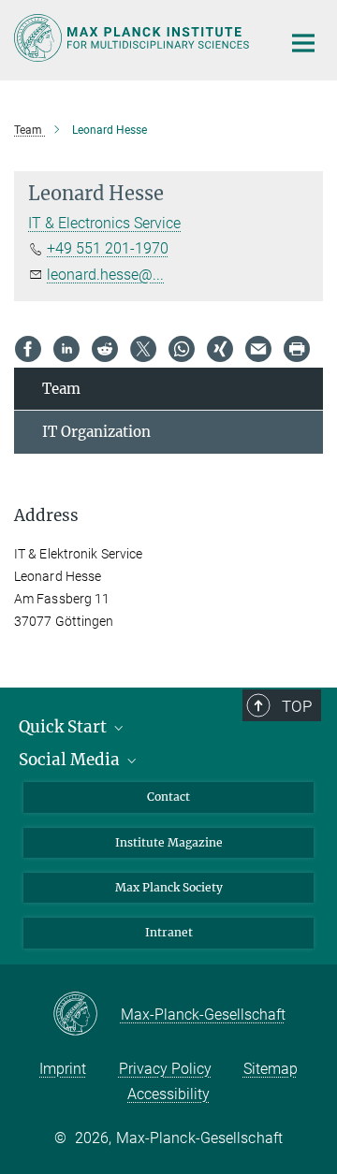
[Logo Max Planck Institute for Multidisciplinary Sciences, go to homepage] (133, 38)
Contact (168, 797)
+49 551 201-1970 (107, 248)
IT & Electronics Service (104, 223)
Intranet (169, 932)
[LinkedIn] (66, 349)
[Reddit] (105, 349)
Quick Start (64, 726)
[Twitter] (143, 349)
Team (61, 389)
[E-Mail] (258, 349)
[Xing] (220, 349)
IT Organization (96, 432)
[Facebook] (28, 349)
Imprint (62, 1069)
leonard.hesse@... (105, 274)
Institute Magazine (169, 842)
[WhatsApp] (182, 349)
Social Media (71, 759)
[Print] (297, 349)
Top (297, 706)
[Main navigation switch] (303, 43)
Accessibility (168, 1094)
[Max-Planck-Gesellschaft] (86, 1015)
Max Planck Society (169, 887)
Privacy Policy (165, 1069)
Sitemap (270, 1069)
